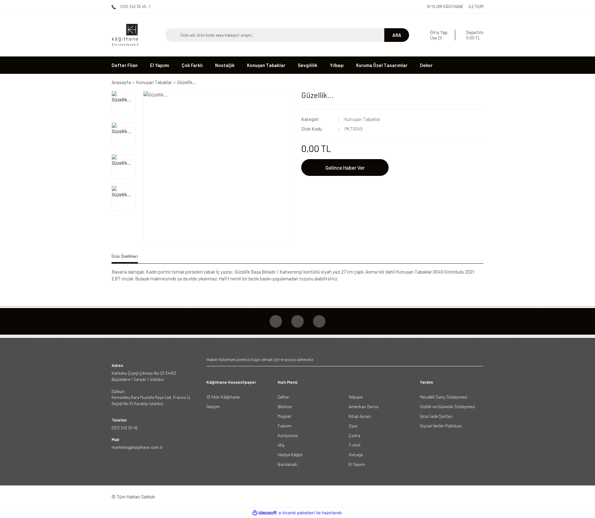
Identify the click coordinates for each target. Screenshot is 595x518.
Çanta (354, 435)
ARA (396, 35)
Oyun (353, 425)
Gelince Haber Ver (345, 167)
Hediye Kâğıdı (290, 454)
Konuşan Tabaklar (362, 119)
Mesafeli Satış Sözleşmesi (443, 397)
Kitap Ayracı (360, 416)
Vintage (356, 454)
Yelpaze (356, 397)
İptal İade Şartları (436, 416)
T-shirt (355, 445)
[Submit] (478, 359)
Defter (283, 397)
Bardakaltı (288, 464)
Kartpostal (288, 435)
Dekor (426, 65)
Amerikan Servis (364, 406)
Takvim (284, 425)
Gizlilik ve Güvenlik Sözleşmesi (447, 406)
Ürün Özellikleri (125, 256)
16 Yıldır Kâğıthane (445, 6)
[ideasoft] (264, 512)
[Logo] (125, 35)
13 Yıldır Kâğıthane (223, 397)
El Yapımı (357, 464)
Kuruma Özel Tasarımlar (382, 65)
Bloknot (285, 406)
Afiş (281, 445)
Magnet (284, 416)
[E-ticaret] (297, 512)
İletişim (476, 6)
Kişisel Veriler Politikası (441, 425)
